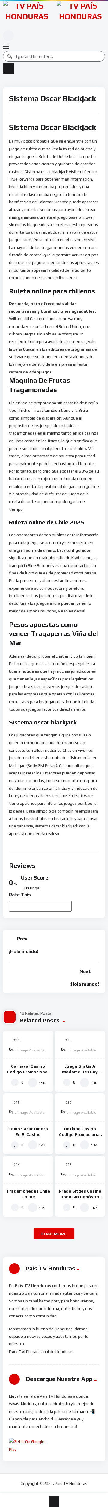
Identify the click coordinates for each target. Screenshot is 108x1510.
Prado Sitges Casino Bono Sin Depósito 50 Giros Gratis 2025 (80, 1197)
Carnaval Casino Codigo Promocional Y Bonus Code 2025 (28, 1072)
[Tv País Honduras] (27, 15)
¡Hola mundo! (23, 951)
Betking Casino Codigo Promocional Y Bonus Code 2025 (80, 1134)
